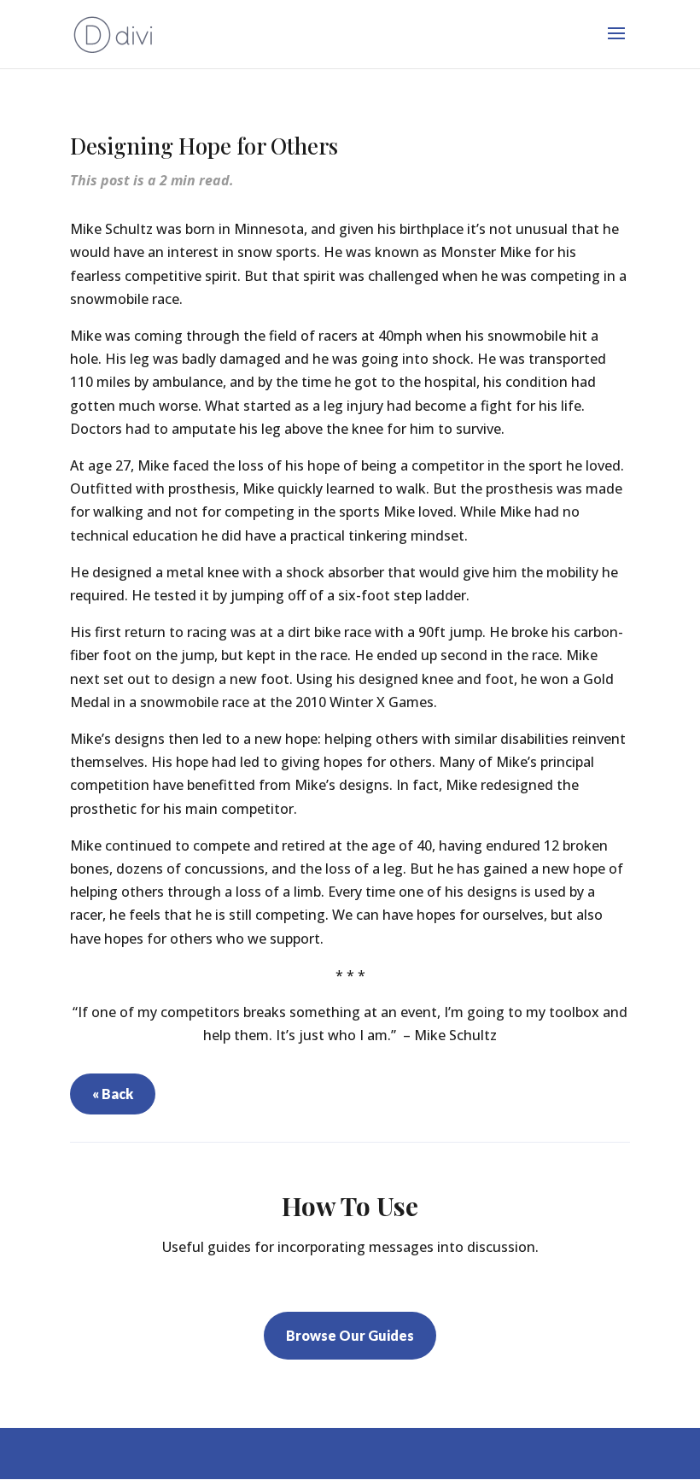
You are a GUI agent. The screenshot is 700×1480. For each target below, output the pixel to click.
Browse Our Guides (350, 1335)
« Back (112, 1093)
